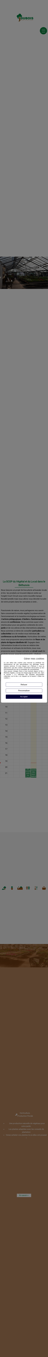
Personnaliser (24, 690)
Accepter (24, 696)
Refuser (24, 684)
